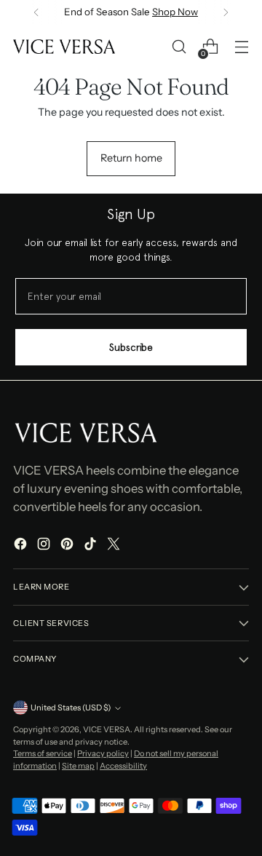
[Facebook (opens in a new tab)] (22, 545)
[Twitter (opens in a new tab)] (115, 545)
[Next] (226, 12)
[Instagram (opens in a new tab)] (45, 545)
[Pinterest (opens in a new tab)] (68, 545)
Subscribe (131, 347)
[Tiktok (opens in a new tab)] (91, 545)
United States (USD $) (71, 707)
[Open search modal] (179, 47)
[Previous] (36, 12)
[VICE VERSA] (64, 46)
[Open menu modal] (241, 47)
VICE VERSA (106, 729)
